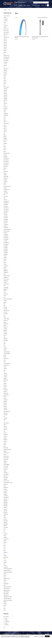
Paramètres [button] (36, 636)
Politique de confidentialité (25, 636)
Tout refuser (42, 636)
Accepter (47, 636)
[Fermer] (50, 636)
